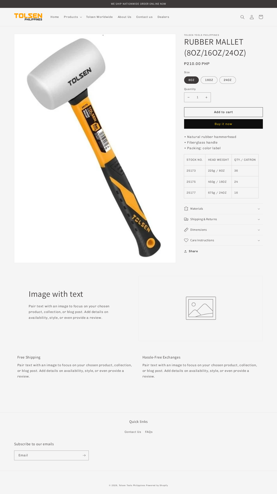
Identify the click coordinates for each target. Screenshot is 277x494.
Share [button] (193, 251)
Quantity (190, 89)
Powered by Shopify (157, 485)
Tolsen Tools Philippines (132, 485)
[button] (72, 17)
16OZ (209, 80)
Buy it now (223, 124)
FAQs (149, 432)
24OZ (228, 80)
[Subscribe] (84, 455)
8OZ (191, 80)
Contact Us (133, 432)
